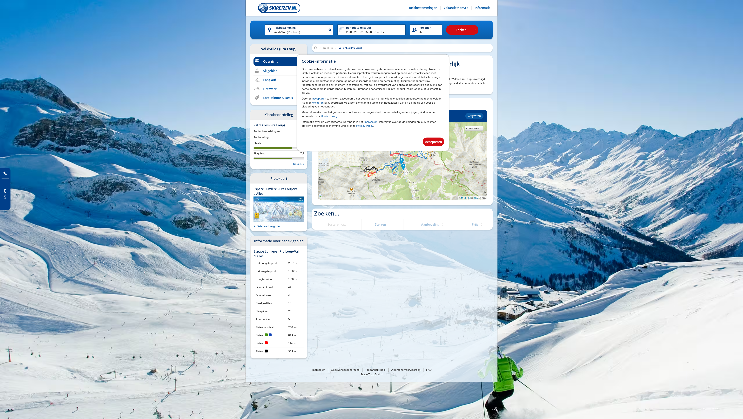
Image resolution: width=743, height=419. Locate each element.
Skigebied (270, 71)
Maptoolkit (466, 197)
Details (297, 163)
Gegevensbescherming (345, 369)
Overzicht (270, 61)
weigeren (318, 102)
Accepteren (433, 142)
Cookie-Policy (329, 116)
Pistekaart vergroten (268, 226)
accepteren (319, 98)
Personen (425, 27)
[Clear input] (329, 29)
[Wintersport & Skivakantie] (279, 8)
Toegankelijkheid (375, 369)
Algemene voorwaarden (406, 369)
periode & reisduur (358, 27)
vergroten (474, 116)
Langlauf (269, 80)
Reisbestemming (285, 27)
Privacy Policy (364, 125)
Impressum (370, 121)
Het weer (270, 89)
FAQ (429, 369)
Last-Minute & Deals (278, 98)
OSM (475, 197)
